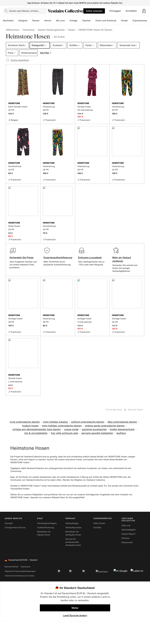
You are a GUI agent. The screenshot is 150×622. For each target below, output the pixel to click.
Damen (36, 20)
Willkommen (12, 30)
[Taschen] (93, 20)
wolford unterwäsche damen (87, 422)
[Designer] (30, 20)
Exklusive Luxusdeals (90, 257)
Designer (23, 20)
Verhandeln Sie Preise (21, 257)
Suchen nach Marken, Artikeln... (24, 10)
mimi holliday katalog (55, 422)
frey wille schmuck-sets (64, 433)
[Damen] (42, 20)
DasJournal (127, 542)
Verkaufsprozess (73, 527)
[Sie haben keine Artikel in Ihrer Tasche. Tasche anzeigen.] (144, 11)
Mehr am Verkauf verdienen (121, 259)
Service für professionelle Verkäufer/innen (73, 542)
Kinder (124, 20)
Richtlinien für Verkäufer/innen (73, 533)
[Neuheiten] (16, 20)
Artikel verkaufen (94, 10)
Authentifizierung (45, 527)
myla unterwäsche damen (25, 422)
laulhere (121, 433)
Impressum (25, 566)
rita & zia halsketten (36, 433)
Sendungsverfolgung (47, 523)
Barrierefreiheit (11, 566)
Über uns (126, 525)
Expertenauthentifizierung (58, 257)
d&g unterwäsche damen (122, 422)
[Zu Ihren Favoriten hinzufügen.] (36, 103)
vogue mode (71, 429)
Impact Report (128, 533)
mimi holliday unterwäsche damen (62, 426)
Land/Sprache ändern (75, 615)
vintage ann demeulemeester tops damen (36, 429)
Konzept (9, 523)
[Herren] (53, 20)
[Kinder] (130, 20)
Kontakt (97, 527)
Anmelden (131, 10)
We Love (60, 20)
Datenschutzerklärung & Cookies (19, 575)
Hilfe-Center (99, 523)
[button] (144, 11)
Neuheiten (8, 20)
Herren (47, 20)
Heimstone (29, 30)
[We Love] (67, 20)
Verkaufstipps (72, 523)
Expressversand (141, 20)
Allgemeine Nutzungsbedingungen (20, 571)
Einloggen (115, 10)
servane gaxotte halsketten (97, 433)
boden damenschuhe (122, 429)
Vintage (73, 20)
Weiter (75, 608)
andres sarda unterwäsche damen (105, 426)
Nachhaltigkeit (128, 529)
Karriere (125, 538)
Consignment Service (15, 527)
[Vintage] (80, 20)
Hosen (71, 30)
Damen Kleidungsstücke (51, 30)
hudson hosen (30, 426)
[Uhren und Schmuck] (119, 20)
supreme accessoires (94, 429)
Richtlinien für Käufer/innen (44, 533)
